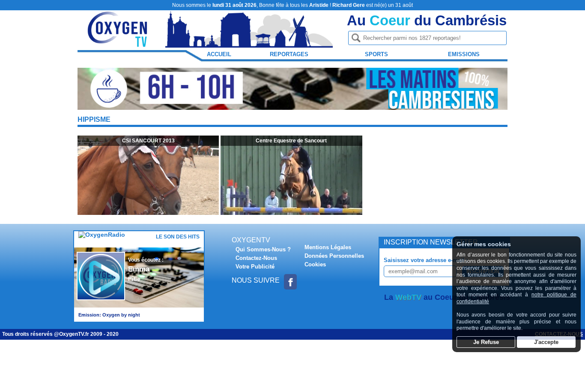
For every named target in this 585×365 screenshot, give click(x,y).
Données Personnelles (334, 256)
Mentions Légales (327, 247)
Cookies (315, 264)
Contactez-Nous (256, 258)
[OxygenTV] (118, 43)
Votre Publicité (255, 266)
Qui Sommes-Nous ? (263, 249)
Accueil (219, 54)
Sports (376, 54)
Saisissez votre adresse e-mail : (426, 260)
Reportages (289, 54)
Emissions (464, 54)
